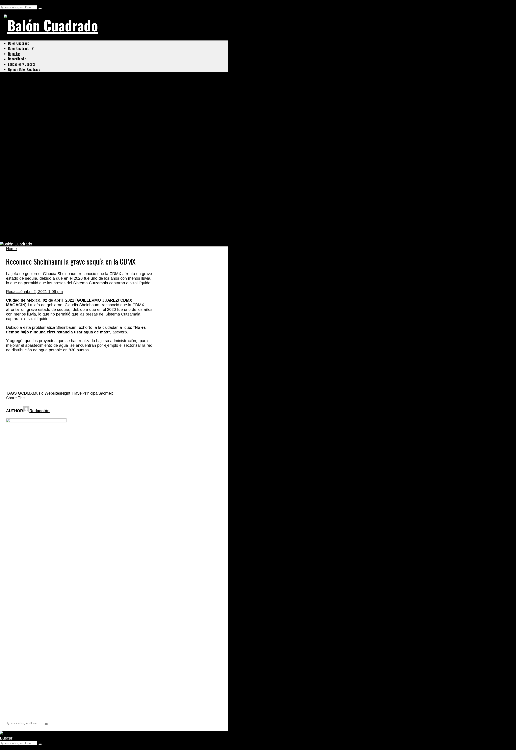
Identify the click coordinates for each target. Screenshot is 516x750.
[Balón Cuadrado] (51, 24)
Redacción (15, 291)
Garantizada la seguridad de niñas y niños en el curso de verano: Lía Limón (91, 97)
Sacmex (105, 393)
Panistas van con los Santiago (41, 137)
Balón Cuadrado (18, 43)
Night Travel (71, 393)
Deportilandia (17, 58)
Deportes (14, 53)
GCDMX (25, 393)
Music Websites (47, 393)
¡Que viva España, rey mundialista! (47, 156)
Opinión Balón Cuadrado (24, 69)
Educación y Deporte (21, 64)
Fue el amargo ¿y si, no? (35, 195)
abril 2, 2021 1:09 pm (44, 291)
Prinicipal (90, 393)
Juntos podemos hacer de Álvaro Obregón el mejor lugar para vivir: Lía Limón (93, 117)
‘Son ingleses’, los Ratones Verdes (46, 214)
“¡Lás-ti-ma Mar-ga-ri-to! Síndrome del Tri (53, 175)
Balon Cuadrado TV (21, 48)
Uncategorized (21, 88)
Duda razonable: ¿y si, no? (37, 234)
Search (6, 2)
